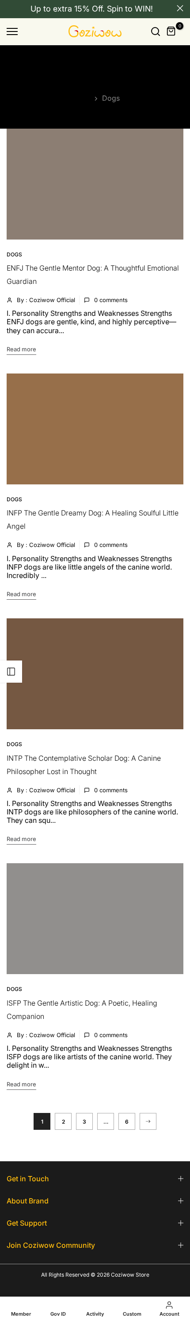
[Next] (148, 1121)
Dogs (14, 254)
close (180, 8)
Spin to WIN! (130, 8)
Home (81, 98)
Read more (21, 349)
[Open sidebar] (11, 671)
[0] (171, 31)
